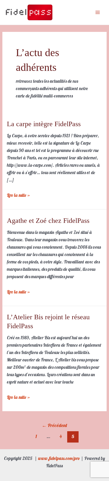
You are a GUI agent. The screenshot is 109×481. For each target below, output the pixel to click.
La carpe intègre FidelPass (44, 124)
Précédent (54, 425)
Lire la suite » (18, 195)
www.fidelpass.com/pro (59, 458)
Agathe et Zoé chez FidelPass (48, 220)
